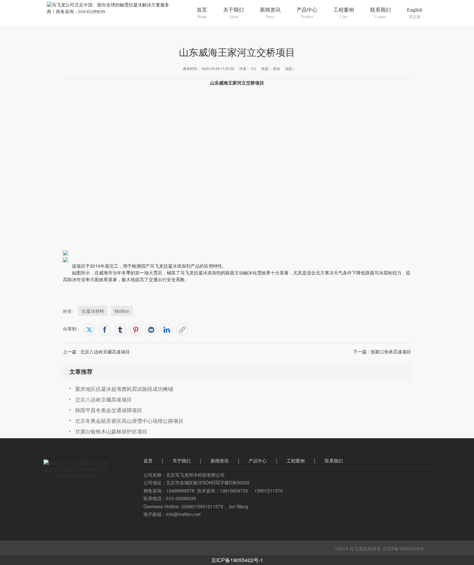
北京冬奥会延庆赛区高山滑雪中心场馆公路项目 (129, 420)
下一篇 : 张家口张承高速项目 (382, 351)
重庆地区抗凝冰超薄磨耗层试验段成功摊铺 (124, 388)
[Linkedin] (167, 329)
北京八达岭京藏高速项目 (103, 399)
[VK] (151, 329)
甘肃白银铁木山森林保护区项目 (111, 431)
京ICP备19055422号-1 (237, 560)
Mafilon (121, 311)
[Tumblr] (120, 329)
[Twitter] (89, 329)
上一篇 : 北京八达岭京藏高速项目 (96, 351)
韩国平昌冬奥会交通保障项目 (108, 410)
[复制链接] (182, 329)
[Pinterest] (136, 329)
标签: (68, 311)
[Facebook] (105, 329)
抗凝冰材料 (93, 311)
